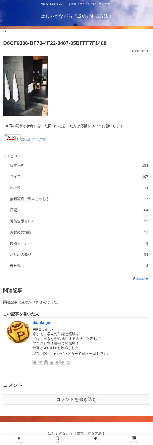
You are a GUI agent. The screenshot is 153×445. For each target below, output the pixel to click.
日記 (79, 210)
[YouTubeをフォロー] (51, 362)
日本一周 (79, 165)
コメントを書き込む (76, 399)
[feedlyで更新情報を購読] (62, 362)
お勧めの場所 (79, 232)
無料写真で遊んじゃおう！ (79, 199)
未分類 (79, 266)
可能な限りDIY (79, 221)
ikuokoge (41, 322)
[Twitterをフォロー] (40, 362)
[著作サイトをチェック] (34, 362)
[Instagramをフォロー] (46, 362)
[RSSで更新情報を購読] (68, 362)
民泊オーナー (79, 243)
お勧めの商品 (79, 254)
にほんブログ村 (33, 139)
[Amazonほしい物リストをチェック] (57, 362)
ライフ (79, 177)
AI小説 (79, 188)
